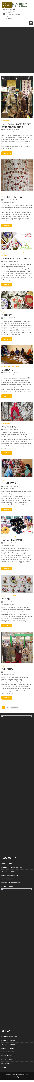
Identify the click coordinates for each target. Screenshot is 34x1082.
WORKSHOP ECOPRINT (8, 871)
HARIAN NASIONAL (12, 540)
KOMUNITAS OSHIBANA (8, 1041)
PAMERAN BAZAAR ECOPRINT (9, 875)
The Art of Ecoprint (12, 197)
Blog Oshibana (5, 121)
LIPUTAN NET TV (6, 1063)
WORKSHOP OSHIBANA (8, 1044)
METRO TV (7, 370)
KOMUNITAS (8, 483)
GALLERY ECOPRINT (7, 887)
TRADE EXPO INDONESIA (15, 258)
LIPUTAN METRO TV (7, 1056)
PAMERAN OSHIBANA (7, 1048)
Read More (6, 153)
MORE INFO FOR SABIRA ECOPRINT (11, 868)
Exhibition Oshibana (16, 253)
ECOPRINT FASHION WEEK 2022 (10, 883)
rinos (18, 129)
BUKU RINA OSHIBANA (7, 1052)
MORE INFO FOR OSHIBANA (9, 1037)
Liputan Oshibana (16, 366)
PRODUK (6, 599)
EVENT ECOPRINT (6, 879)
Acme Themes (24, 1077)
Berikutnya (14, 707)
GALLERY (6, 315)
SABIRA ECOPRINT (6, 864)
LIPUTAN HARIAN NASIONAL (9, 1060)
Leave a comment (8, 132)
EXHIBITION (8, 669)
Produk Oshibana (16, 596)
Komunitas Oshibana (17, 480)
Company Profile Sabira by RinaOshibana (16, 125)
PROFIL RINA (8, 426)
